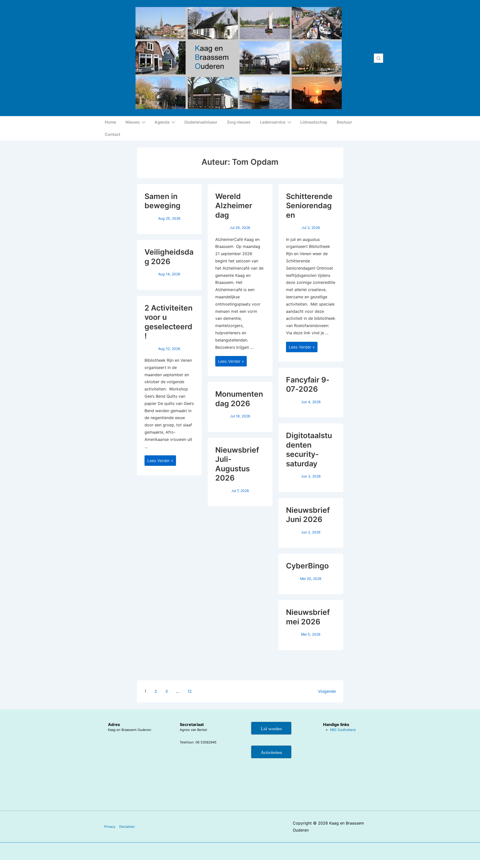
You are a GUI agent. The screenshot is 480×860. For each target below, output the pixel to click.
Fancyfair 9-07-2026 (308, 384)
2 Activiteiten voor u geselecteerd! (168, 322)
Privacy (109, 827)
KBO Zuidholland (343, 730)
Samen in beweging (162, 201)
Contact (112, 134)
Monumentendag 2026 (239, 398)
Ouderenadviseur (200, 122)
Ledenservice (273, 122)
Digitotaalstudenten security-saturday (309, 449)
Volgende (327, 691)
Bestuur (344, 122)
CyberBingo (307, 565)
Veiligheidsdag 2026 (169, 256)
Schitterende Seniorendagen (309, 205)
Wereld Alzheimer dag (233, 205)
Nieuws (133, 122)
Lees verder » (160, 461)
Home (110, 122)
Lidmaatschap (313, 122)
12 (190, 691)
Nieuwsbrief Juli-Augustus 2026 (237, 464)
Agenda (162, 122)
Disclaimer (127, 827)
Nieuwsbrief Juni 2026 (308, 515)
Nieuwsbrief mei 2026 (308, 617)
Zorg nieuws (238, 122)
